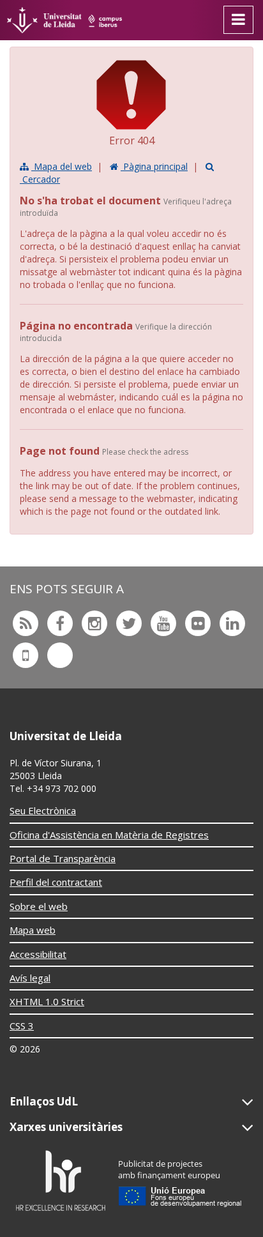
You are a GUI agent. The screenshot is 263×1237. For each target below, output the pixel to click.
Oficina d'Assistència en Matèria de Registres (109, 834)
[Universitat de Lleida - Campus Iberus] (64, 20)
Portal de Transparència (63, 858)
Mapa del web (61, 166)
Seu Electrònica (43, 810)
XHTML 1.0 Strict (47, 1001)
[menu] (238, 20)
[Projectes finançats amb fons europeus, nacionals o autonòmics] (180, 1180)
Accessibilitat (38, 954)
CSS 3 (22, 1025)
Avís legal (30, 977)
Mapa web (33, 929)
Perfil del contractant (56, 882)
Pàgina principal (154, 166)
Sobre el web (39, 906)
